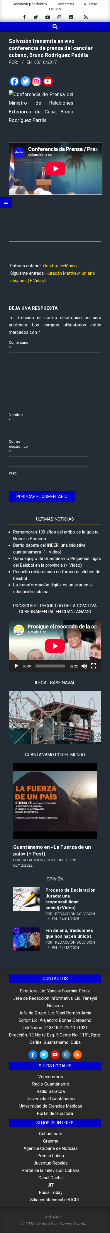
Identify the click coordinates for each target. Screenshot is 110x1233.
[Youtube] (48, 81)
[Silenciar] (84, 666)
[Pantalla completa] (94, 666)
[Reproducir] (16, 666)
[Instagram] (37, 81)
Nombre (16, 417)
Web (13, 473)
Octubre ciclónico (60, 266)
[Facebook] (14, 81)
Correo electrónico (16, 446)
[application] (55, 646)
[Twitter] (26, 81)
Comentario (16, 345)
